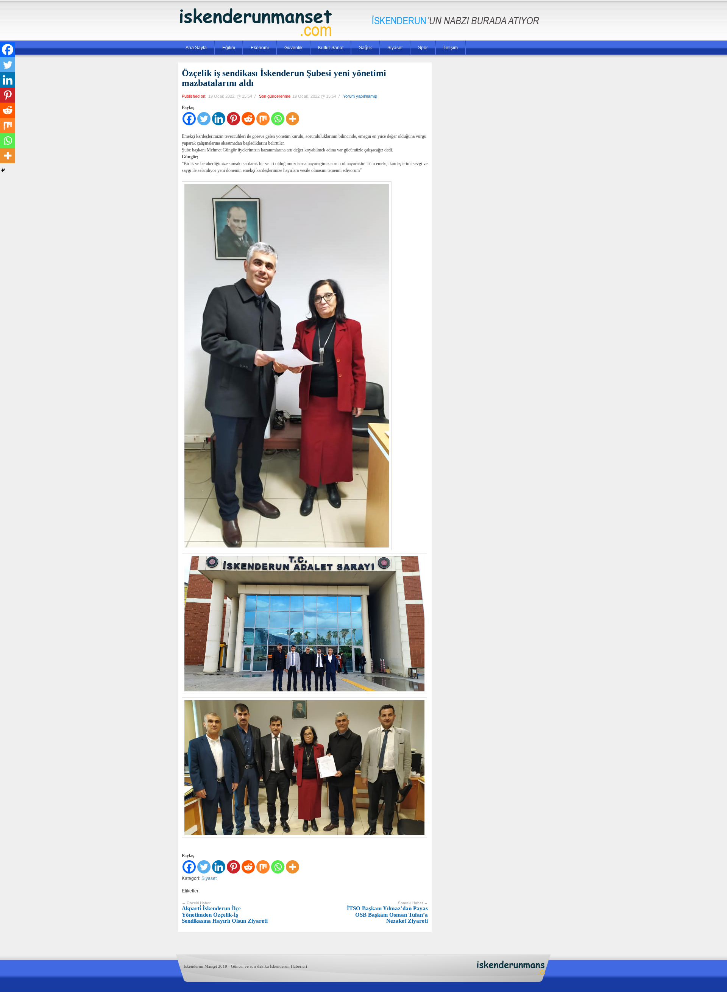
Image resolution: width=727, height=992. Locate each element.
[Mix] (263, 118)
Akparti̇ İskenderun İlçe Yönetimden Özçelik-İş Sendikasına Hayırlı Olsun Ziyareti (225, 912)
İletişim (450, 47)
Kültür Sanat (330, 47)
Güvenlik (293, 47)
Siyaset (395, 47)
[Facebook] (189, 118)
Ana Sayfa (196, 47)
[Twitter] (204, 118)
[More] (292, 118)
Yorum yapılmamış (360, 96)
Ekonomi (260, 47)
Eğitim (228, 47)
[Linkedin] (218, 118)
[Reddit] (248, 118)
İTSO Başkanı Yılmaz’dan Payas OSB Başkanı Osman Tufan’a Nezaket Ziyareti (387, 912)
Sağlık (365, 47)
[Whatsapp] (277, 118)
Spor (423, 47)
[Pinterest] (233, 118)
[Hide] (3, 170)
